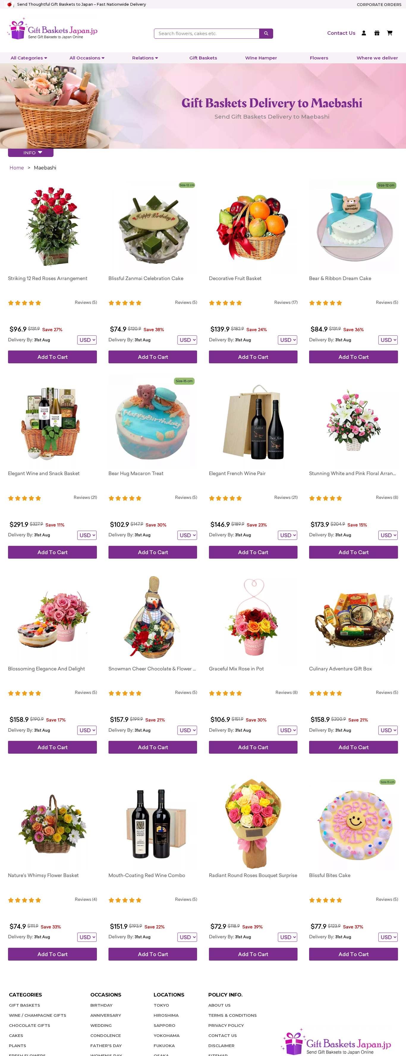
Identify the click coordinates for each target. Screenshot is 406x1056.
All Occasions (85, 58)
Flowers (319, 58)
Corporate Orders (379, 4)
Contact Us (222, 1035)
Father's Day (106, 1045)
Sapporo (164, 1025)
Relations (143, 58)
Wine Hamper (261, 58)
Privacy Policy (226, 1025)
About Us (219, 1005)
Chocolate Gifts (29, 1025)
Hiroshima (166, 1015)
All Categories (27, 58)
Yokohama (167, 1035)
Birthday (101, 1005)
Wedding (101, 1025)
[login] (365, 33)
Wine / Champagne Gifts (37, 1015)
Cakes (16, 1035)
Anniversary (105, 1015)
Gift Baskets (203, 58)
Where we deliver (377, 58)
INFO (30, 152)
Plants (17, 1045)
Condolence (105, 1035)
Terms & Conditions (232, 1015)
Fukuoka (164, 1045)
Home (17, 168)
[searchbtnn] (266, 34)
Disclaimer (221, 1045)
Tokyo (161, 1005)
